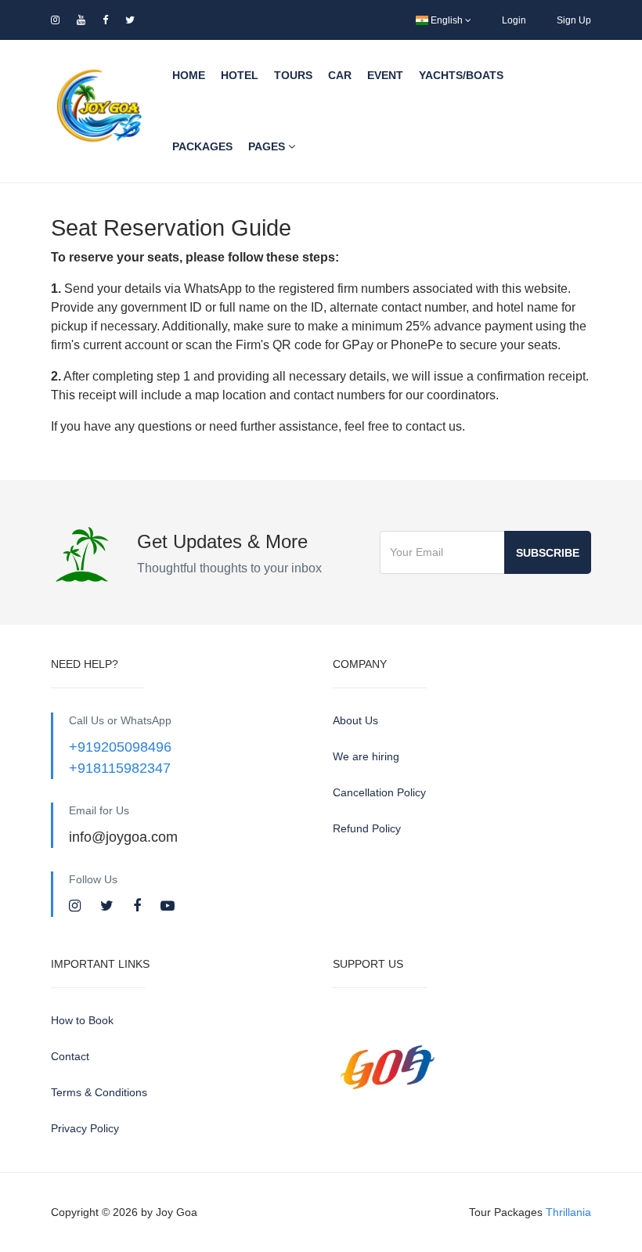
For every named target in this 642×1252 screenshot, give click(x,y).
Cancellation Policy (379, 792)
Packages (202, 146)
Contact (70, 1056)
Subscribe (547, 553)
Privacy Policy (85, 1128)
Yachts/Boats (461, 75)
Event (385, 75)
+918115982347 (120, 768)
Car (340, 75)
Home (188, 75)
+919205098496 (120, 747)
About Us (355, 720)
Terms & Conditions (99, 1092)
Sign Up (574, 20)
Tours (293, 75)
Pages (268, 146)
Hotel (239, 75)
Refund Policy (367, 828)
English (446, 20)
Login (514, 20)
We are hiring (366, 756)
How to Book (82, 1020)
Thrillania (568, 1212)
